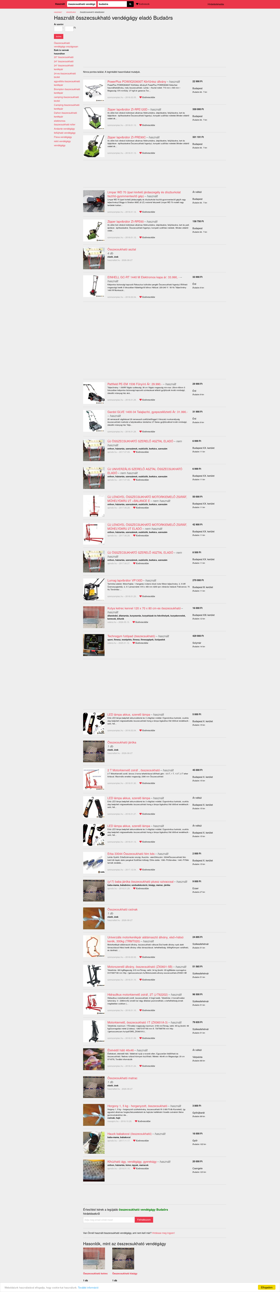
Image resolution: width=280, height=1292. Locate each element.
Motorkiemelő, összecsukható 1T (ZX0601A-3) (137, 1022)
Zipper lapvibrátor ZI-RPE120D (127, 109)
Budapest (197, 88)
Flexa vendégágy (63, 137)
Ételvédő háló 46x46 (120, 1050)
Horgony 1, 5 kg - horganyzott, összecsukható (137, 1106)
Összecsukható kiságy (124, 1273)
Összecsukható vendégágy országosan (66, 44)
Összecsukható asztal (121, 249)
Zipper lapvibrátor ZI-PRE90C (126, 137)
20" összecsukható (64, 57)
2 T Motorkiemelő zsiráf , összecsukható (133, 770)
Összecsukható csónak (122, 909)
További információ (88, 1287)
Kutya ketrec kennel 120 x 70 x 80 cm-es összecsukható (144, 608)
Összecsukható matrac (122, 1078)
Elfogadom (267, 1287)
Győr (194, 1140)
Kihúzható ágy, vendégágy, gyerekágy (132, 1161)
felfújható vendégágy (65, 132)
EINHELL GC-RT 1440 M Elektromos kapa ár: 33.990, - (143, 277)
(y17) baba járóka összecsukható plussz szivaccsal (140, 881)
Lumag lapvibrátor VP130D (124, 580)
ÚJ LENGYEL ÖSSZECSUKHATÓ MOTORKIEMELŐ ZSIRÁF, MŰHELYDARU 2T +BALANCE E (147, 499)
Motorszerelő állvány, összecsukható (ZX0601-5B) (140, 966)
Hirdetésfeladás (216, 4)
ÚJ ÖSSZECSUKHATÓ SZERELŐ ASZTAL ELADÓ (140, 441)
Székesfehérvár (200, 944)
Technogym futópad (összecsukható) (131, 636)
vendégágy (71, 12)
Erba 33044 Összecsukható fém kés (131, 853)
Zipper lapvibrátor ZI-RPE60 (125, 221)
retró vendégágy (62, 141)
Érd (194, 284)
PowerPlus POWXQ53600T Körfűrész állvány (136, 81)
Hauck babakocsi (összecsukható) (129, 1134)
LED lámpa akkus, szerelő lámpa (128, 714)
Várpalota (197, 1057)
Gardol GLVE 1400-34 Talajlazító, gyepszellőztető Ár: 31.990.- (147, 412)
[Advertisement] (107, 42)
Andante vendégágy (64, 128)
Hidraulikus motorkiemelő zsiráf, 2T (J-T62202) (137, 994)
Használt (60, 4)
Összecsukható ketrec (95, 1273)
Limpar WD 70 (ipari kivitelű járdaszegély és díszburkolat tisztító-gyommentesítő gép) (144, 194)
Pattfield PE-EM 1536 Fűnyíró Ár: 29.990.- (134, 384)
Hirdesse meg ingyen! (163, 1233)
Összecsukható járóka (121, 742)
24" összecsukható (64, 61)
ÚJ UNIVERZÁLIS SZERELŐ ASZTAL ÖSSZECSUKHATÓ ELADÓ (144, 471)
